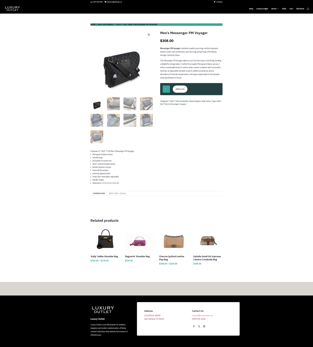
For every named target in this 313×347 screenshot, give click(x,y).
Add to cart (180, 89)
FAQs (284, 9)
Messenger (174, 104)
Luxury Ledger (262, 9)
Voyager (182, 104)
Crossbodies (184, 101)
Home (93, 24)
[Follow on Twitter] (199, 326)
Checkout (300, 9)
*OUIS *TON (120, 24)
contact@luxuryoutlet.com (202, 315)
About (274, 9)
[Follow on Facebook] (194, 326)
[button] (149, 35)
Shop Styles (206, 101)
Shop (251, 9)
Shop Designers (105, 24)
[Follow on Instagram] (204, 326)
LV (169, 104)
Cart (291, 9)
